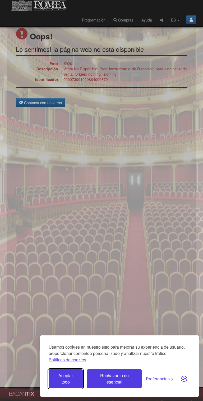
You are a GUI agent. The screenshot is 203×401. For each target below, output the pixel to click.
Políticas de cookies (67, 360)
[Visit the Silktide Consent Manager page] (184, 378)
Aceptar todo (65, 378)
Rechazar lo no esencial (114, 378)
